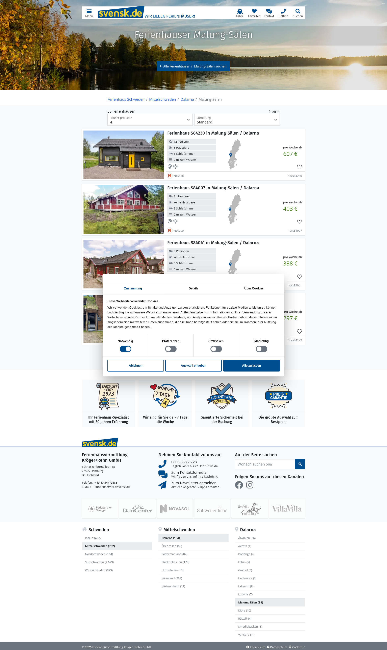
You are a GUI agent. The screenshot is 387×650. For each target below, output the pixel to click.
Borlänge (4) (246, 554)
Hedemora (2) (247, 578)
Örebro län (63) (172, 546)
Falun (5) (244, 562)
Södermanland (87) (174, 554)
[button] (89, 12)
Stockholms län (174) (175, 562)
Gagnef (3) (245, 570)
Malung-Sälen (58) (250, 602)
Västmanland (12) (173, 586)
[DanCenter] (137, 509)
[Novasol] (175, 509)
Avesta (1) (244, 546)
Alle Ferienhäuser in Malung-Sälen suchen (195, 66)
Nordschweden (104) (99, 554)
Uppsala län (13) (172, 570)
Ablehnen (135, 365)
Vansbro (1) (245, 635)
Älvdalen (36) (247, 538)
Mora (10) (244, 610)
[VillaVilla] (287, 509)
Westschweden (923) (99, 570)
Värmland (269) (172, 578)
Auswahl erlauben (193, 365)
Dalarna (187, 99)
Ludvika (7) (245, 594)
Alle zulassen (251, 365)
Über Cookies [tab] (254, 288)
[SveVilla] (249, 509)
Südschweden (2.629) (99, 562)
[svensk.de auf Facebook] (239, 485)
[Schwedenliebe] (212, 509)
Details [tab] (194, 288)
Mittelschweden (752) (100, 546)
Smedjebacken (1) (250, 626)
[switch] (171, 349)
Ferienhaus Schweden (126, 99)
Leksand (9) (245, 586)
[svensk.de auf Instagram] (250, 485)
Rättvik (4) (244, 618)
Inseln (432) (93, 538)
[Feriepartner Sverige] (100, 509)
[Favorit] (299, 167)
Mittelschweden (162, 99)
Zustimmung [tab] (133, 288)
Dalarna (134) (171, 538)
